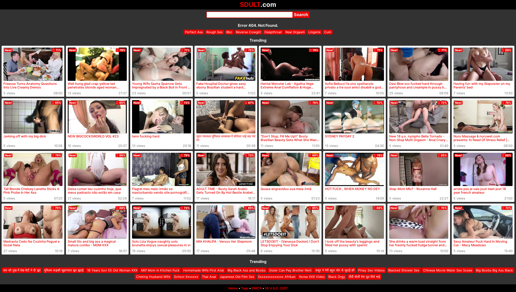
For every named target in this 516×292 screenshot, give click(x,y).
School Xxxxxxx (186, 277)
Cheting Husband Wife (153, 277)
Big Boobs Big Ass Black (494, 270)
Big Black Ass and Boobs (246, 270)
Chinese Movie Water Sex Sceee (447, 270)
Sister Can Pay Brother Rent (290, 270)
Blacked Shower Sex (403, 270)
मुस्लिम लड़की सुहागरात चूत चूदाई (63, 270)
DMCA (257, 288)
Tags (245, 288)
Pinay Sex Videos (371, 270)
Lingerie (314, 32)
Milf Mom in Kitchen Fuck (160, 270)
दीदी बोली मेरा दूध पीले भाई (364, 277)
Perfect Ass (194, 32)
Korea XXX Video (312, 277)
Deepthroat (273, 32)
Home (233, 288)
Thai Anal (209, 277)
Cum (327, 32)
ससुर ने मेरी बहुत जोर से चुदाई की (335, 270)
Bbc (229, 32)
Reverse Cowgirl (248, 32)
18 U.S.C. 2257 (276, 288)
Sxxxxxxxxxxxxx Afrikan (276, 277)
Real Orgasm (295, 32)
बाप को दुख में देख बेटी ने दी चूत (22, 270)
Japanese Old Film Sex (237, 277)
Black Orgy (336, 277)
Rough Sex (214, 32)
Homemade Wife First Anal (203, 270)
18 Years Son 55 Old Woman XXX (112, 270)
